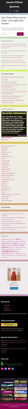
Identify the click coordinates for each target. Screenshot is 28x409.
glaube (11, 243)
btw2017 (3, 241)
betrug (13, 239)
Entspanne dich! (8, 310)
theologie (21, 253)
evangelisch (21, 241)
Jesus (22, 245)
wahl (14, 255)
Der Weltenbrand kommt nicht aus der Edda (11, 221)
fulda (3, 243)
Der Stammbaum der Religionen (8, 89)
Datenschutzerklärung (22, 405)
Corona (13, 241)
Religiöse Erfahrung (6, 137)
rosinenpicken (5, 253)
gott (15, 243)
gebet (7, 243)
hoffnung (19, 243)
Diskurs (3, 150)
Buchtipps (3, 148)
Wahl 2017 (3, 198)
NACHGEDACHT (5, 190)
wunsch (24, 255)
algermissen (4, 239)
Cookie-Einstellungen (14, 406)
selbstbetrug (12, 253)
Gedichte (3, 167)
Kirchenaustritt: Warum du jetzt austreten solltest (12, 77)
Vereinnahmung (9, 255)
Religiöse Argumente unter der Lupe (9, 194)
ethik (17, 241)
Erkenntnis (3, 154)
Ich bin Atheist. (4, 79)
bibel (17, 239)
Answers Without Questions (14, 4)
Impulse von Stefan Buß (6, 173)
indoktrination (9, 245)
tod (24, 253)
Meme (2, 186)
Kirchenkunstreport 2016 (7, 179)
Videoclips (7, 308)
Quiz (2, 192)
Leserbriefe (4, 181)
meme (9, 249)
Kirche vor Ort (4, 177)
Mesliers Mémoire (5, 188)
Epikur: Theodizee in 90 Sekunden (9, 82)
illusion (3, 245)
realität (18, 249)
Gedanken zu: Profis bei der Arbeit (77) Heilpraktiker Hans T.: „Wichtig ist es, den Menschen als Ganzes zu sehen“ (13, 45)
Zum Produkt (14, 288)
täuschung (3, 255)
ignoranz (23, 243)
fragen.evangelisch (5, 156)
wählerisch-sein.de (4, 257)
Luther (2, 183)
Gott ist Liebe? (4, 171)
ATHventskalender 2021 (6, 146)
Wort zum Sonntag (5, 200)
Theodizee (17, 253)
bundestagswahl (9, 241)
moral (13, 249)
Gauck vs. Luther (5, 165)
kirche (21, 247)
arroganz (10, 239)
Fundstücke (4, 160)
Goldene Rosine (5, 169)
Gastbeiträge (4, 162)
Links (5, 307)
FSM (2, 158)
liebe (24, 247)
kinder (17, 247)
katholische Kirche (12, 247)
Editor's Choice (4, 152)
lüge (6, 249)
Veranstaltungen (5, 196)
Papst (16, 249)
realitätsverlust (8, 251)
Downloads (7, 305)
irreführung (16, 245)
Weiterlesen (4, 139)
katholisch (4, 247)
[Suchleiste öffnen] (10, 11)
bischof (21, 239)
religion (17, 251)
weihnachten (19, 255)
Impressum (13, 405)
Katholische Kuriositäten (7, 175)
